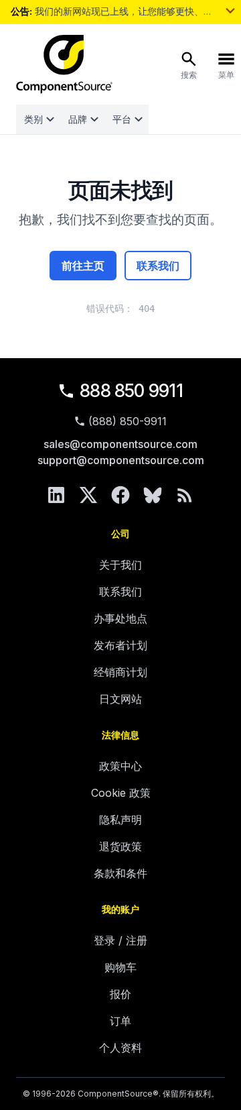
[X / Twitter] (88, 495)
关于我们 (120, 564)
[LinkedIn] (56, 495)
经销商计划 (120, 672)
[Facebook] (120, 495)
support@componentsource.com (120, 460)
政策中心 (120, 766)
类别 (33, 119)
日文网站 (120, 699)
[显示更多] (230, 10)
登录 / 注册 (120, 940)
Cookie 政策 (121, 792)
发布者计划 (120, 645)
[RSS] (184, 495)
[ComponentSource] (64, 64)
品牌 (77, 119)
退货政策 (120, 846)
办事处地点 (120, 618)
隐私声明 (120, 819)
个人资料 (120, 1047)
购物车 (120, 967)
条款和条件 (120, 873)
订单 (120, 1021)
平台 (121, 119)
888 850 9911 (131, 390)
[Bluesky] (152, 495)
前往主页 (83, 265)
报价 (120, 994)
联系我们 (158, 265)
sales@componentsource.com (120, 444)
